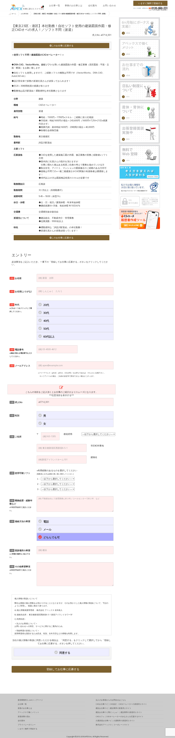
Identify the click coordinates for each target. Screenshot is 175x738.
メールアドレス (20, 365)
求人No (17, 402)
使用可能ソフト (20, 473)
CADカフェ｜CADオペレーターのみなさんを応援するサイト (119, 716)
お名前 (16, 278)
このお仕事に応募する (62, 45)
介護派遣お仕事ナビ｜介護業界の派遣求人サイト (115, 720)
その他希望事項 (20, 569)
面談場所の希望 (20, 553)
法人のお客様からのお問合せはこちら (111, 700)
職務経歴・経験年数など (21, 505)
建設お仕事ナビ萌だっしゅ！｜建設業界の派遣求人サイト (119, 712)
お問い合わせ (109, 5)
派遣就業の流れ (24, 716)
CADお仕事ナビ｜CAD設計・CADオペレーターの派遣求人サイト (121, 704)
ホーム (14, 14)
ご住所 (16, 436)
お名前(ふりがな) (21, 291)
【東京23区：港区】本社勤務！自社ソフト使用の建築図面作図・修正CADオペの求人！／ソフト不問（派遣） (70, 14)
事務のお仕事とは (73, 5)
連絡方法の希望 (20, 521)
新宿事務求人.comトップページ (30, 700)
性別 (15, 415)
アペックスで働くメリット (28, 712)
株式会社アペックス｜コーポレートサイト (112, 724)
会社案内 (92, 5)
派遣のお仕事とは (25, 708)
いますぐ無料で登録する (150, 3)
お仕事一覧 (54, 5)
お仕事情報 (24, 14)
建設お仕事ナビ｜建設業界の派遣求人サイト (113, 708)
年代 (21, 308)
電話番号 (21, 352)
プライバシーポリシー (27, 724)
